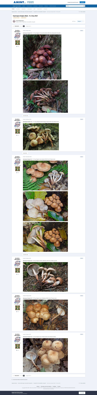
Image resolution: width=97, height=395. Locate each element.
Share (74, 21)
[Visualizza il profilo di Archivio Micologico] (14, 21)
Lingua (38, 386)
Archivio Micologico (20, 20)
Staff (34, 8)
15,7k (18, 46)
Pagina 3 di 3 (28, 26)
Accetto (82, 392)
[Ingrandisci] (42, 56)
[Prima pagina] (13, 26)
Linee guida (30, 8)
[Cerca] (84, 6)
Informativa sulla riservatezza (46, 386)
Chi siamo (45, 8)
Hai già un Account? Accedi (73, 2)
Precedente (17, 26)
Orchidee (18, 8)
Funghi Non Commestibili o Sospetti (28, 21)
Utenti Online (39, 8)
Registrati (82, 2)
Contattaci (54, 386)
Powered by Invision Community (48, 388)
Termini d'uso (14, 393)
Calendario (23, 8)
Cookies (58, 386)
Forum (13, 8)
